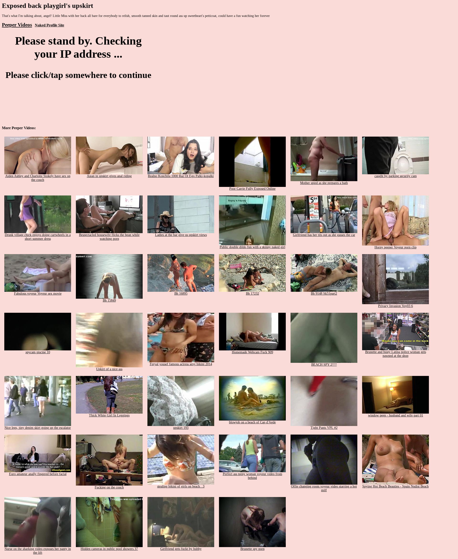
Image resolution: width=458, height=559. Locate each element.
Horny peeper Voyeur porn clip (395, 247)
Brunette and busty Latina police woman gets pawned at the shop (395, 354)
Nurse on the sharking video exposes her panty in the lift (38, 550)
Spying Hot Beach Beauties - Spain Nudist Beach (395, 486)
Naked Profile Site (49, 25)
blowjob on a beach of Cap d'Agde (252, 422)
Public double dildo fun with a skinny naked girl (252, 247)
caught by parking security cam (396, 176)
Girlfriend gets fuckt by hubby (181, 549)
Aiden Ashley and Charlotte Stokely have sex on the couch (37, 178)
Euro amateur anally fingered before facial (38, 474)
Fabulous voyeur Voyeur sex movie (38, 293)
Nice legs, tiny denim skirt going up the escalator (38, 428)
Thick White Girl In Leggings (109, 415)
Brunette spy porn (252, 549)
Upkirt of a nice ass (109, 369)
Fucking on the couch (109, 487)
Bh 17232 (252, 293)
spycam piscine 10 (38, 352)
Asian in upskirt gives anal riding (109, 176)
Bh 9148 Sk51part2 (324, 293)
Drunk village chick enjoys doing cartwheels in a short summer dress (38, 237)
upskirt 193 (180, 428)
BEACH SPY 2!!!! (324, 364)
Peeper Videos (17, 25)
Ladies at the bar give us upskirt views (181, 235)
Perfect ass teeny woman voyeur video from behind (252, 476)
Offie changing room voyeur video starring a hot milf (324, 488)
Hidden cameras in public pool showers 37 (109, 549)
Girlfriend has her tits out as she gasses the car (324, 235)
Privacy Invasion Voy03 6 (395, 306)
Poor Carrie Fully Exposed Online (252, 188)
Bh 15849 (109, 300)
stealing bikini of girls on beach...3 (180, 486)
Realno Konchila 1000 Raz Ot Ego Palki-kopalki (181, 176)
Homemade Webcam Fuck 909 (252, 352)
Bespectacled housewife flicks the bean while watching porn (109, 237)
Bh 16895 (180, 293)
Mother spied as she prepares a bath (324, 183)
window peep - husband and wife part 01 (395, 415)
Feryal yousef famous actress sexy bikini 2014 (181, 364)
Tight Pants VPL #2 (324, 428)
